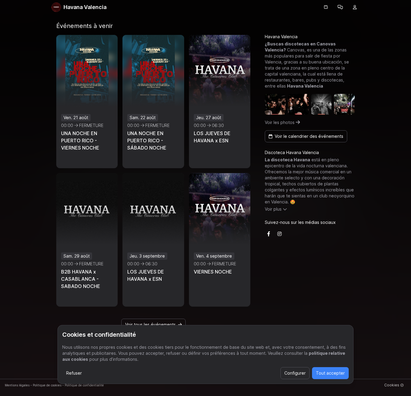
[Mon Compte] (355, 7)
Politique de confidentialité (84, 385)
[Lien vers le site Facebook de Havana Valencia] (269, 234)
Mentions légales (17, 385)
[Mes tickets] (326, 7)
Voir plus (273, 209)
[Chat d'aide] (340, 7)
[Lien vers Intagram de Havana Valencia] (279, 234)
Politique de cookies (47, 385)
